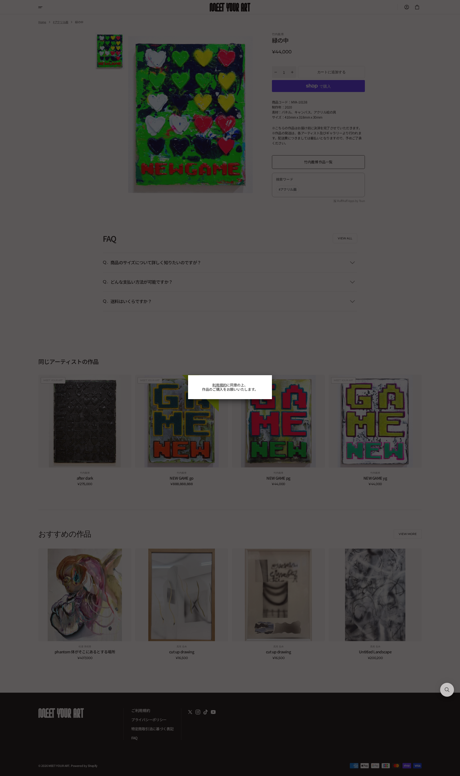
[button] (447, 690)
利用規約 (219, 384)
